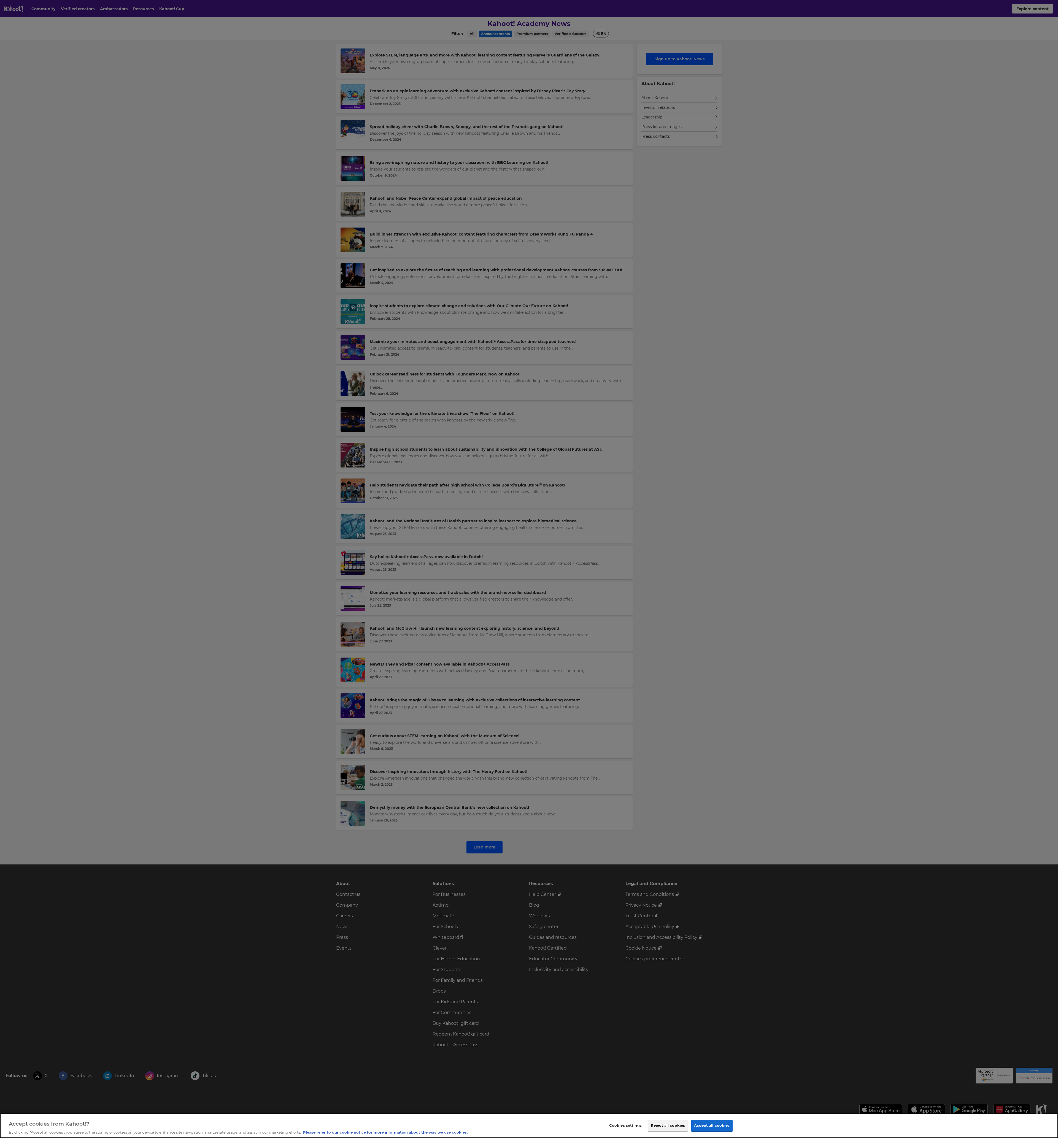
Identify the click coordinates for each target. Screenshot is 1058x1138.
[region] (529, 1126)
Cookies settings (625, 1125)
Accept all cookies (712, 1125)
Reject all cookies (668, 1125)
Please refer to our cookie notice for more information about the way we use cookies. (385, 1132)
